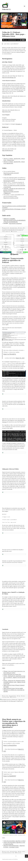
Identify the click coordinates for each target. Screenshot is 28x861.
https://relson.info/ (6, 111)
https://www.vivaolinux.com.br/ (10, 197)
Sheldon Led (5, 127)
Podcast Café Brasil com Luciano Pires (12, 674)
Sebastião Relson (6, 100)
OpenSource (9, 852)
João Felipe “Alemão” (7, 62)
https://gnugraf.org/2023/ (9, 180)
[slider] (23, 40)
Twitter (13, 852)
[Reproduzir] (3, 40)
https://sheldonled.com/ (7, 150)
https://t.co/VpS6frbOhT (9, 776)
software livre (7, 231)
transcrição (4, 697)
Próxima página (26, 856)
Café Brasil (17, 284)
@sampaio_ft (19, 124)
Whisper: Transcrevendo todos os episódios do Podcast (13, 260)
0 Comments (14, 231)
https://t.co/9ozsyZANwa (10, 745)
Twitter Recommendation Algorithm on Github (14, 841)
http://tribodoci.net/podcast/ (15, 223)
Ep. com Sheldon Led (19, 230)
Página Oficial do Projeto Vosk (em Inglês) (13, 688)
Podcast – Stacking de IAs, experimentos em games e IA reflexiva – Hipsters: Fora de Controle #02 (14, 677)
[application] (14, 40)
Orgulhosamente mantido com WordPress (10, 859)
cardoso (7, 343)
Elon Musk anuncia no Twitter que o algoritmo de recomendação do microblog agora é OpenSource (13, 723)
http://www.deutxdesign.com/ (9, 77)
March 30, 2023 (20, 358)
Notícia (20, 851)
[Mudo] (20, 40)
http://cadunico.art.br (7, 97)
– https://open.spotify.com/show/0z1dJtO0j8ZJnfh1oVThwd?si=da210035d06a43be (14, 220)
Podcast (20, 227)
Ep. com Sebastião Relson (10, 230)
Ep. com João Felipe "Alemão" (13, 229)
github (5, 852)
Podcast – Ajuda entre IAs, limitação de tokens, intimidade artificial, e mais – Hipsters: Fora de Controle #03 (14, 682)
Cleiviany (4, 422)
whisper (8, 697)
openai (23, 695)
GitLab (14, 141)
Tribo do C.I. (6, 9)
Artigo (19, 695)
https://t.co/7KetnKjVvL (9, 354)
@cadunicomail (21, 179)
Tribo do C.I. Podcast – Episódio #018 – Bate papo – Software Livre (14, 34)
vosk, (23, 309)
